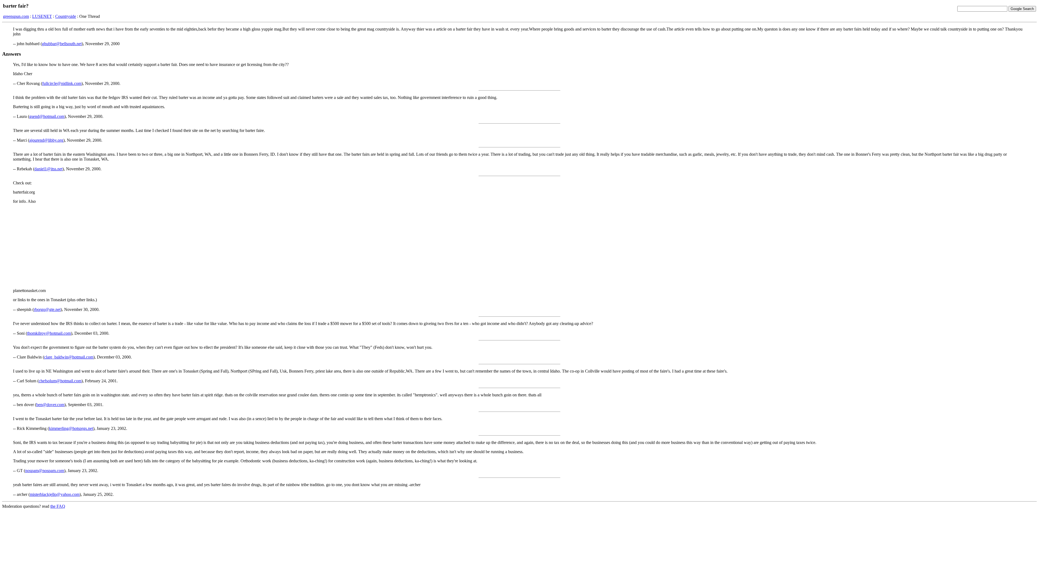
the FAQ (57, 506)
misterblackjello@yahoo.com (55, 494)
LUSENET (42, 16)
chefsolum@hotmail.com (60, 381)
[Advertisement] (519, 246)
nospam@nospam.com (44, 470)
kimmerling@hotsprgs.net (71, 428)
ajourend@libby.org (46, 140)
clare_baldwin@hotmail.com (68, 357)
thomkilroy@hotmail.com (49, 333)
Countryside (65, 16)
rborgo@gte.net (47, 309)
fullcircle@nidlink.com (61, 83)
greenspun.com (16, 16)
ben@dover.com (50, 404)
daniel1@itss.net (48, 169)
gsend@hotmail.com (46, 116)
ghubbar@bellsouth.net (62, 43)
